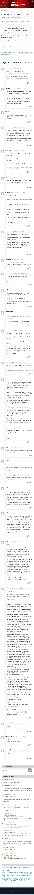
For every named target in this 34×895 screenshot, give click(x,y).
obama (3, 875)
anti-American (6, 867)
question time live (12, 879)
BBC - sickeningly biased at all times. (18, 869)
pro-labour (25, 875)
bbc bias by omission (23, 871)
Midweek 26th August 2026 (9, 787)
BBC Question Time (11, 872)
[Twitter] (32, 1)
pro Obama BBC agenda (25, 878)
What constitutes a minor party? (26, 52)
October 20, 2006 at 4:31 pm (19, 330)
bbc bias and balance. (15, 871)
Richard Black (20, 879)
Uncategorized (17, 17)
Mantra (19, 891)
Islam (21, 873)
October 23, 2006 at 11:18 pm (16, 447)
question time (5, 879)
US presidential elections (24, 880)
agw (2, 867)
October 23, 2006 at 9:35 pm (15, 362)
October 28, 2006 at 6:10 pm (15, 513)
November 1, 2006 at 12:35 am (20, 723)
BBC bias (6, 871)
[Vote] (28, 83)
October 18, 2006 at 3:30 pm (17, 127)
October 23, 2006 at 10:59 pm (20, 379)
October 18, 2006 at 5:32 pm (20, 150)
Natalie (3, 17)
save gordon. (26, 879)
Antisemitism (9, 869)
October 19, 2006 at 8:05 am (17, 231)
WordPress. (24, 891)
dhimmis (7, 873)
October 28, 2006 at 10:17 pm (16, 541)
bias (23, 872)
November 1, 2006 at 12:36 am (20, 736)
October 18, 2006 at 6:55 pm (15, 177)
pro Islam (17, 877)
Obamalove (12, 875)
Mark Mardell (28, 874)
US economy (7, 880)
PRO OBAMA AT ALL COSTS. (13, 878)
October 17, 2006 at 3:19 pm (15, 68)
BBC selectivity (19, 872)
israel (24, 873)
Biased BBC (26, 872)
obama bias (7, 875)
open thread (18, 875)
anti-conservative (14, 867)
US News (13, 880)
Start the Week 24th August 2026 (11, 781)
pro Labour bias (23, 876)
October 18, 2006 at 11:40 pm (18, 192)
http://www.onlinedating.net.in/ (14, 755)
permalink (9, 46)
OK (29, 770)
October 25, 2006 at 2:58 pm (16, 461)
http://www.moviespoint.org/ (13, 728)
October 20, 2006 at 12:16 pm (16, 290)
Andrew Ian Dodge (5, 21)
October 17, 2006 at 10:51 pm (18, 88)
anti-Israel (22, 867)
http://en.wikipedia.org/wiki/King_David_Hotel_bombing (20, 370)
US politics (17, 880)
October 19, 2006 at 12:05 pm (20, 273)
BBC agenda (27, 869)
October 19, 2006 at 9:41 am (19, 259)
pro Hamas (12, 876)
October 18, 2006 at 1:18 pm (16, 112)
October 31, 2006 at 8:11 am (18, 588)
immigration (17, 873)
